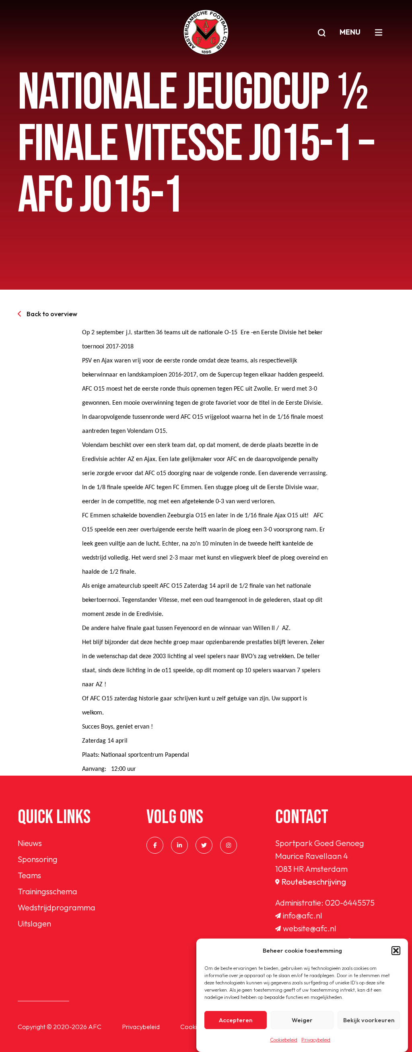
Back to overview (52, 314)
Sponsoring (38, 859)
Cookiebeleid (283, 1040)
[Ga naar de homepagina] (206, 32)
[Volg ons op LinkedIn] (179, 845)
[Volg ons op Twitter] (204, 845)
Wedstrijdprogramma (56, 907)
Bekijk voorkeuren (368, 1020)
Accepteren (235, 1020)
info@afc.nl (302, 915)
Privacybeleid (315, 1040)
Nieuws (30, 843)
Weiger (302, 1020)
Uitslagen (34, 923)
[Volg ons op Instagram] (228, 845)
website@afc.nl (309, 928)
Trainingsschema (47, 891)
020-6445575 (350, 903)
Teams (29, 875)
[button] (396, 951)
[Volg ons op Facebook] (154, 845)
